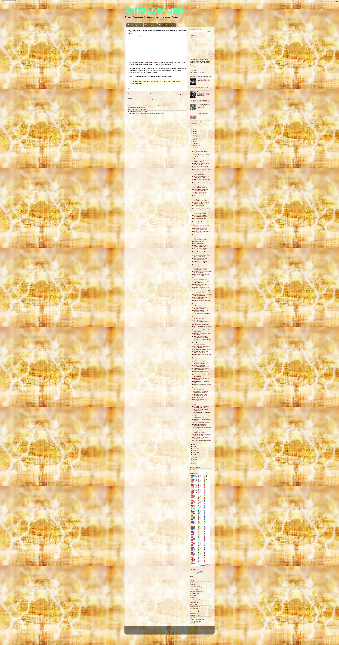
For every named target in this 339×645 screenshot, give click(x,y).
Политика (134, 88)
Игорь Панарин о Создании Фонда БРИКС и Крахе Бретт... (201, 256)
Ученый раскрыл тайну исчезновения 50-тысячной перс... (201, 160)
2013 (192, 457)
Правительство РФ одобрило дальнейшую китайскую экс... (200, 400)
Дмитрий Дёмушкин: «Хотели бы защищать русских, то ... (200, 407)
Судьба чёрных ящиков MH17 (199, 241)
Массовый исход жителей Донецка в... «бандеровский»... (201, 327)
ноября (195, 141)
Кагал (191, 597)
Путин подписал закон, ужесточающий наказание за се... (201, 206)
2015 (192, 135)
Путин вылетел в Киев (197, 243)
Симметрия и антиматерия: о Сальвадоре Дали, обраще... (200, 199)
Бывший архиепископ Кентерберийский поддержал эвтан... (200, 321)
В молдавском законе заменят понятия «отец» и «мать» (200, 229)
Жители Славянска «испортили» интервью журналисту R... (200, 212)
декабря (195, 139)
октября (195, 143)
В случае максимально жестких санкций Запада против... (200, 190)
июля (194, 149)
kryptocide (192, 469)
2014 (192, 138)
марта (194, 450)
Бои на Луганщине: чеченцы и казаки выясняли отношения (201, 343)
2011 (192, 461)
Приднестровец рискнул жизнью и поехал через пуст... (200, 164)
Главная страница (135, 25)
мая (194, 446)
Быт (191, 580)
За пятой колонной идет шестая (200, 422)
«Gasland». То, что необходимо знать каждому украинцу (201, 155)
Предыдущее (181, 94)
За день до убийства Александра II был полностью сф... (201, 314)
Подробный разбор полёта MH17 (200, 158)
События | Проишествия (196, 619)
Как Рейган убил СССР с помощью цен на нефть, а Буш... (201, 362)
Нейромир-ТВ (193, 608)
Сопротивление (194, 621)
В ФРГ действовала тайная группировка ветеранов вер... (200, 308)
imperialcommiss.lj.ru (195, 467)
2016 (192, 133)
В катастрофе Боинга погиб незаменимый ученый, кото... (200, 216)
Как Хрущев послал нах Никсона (200, 324)
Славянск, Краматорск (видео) (200, 359)
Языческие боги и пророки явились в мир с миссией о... (201, 209)
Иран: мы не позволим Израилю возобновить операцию (200, 177)
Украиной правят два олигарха (200, 357)
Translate (201, 72)
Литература (193, 602)
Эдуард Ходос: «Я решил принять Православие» (200, 410)
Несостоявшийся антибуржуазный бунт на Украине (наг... (201, 347)
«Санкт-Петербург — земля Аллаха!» (201, 349)
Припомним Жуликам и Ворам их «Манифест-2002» (204, 79)
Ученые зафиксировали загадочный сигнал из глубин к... (201, 435)
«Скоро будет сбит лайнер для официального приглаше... (200, 268)
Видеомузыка (150, 25)
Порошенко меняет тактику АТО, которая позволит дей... (200, 259)
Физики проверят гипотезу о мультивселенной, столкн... (199, 238)
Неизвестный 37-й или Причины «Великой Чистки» (200, 203)
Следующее (132, 94)
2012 (192, 459)
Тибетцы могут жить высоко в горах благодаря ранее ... (201, 413)
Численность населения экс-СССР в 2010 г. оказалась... (201, 170)
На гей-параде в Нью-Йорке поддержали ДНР (199, 304)
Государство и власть (195, 587)
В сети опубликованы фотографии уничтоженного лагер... (201, 301)
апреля (195, 448)
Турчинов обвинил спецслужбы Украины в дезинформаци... (200, 392)
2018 (192, 129)
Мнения (192, 604)
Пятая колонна (193, 615)
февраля (195, 452)
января (195, 454)
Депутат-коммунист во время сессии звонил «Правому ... (201, 428)
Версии (192, 582)
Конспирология (193, 599)
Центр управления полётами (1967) (137, 109)
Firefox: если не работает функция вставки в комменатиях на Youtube (145, 105)
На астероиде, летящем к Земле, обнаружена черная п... (200, 288)
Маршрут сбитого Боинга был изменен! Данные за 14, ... (199, 262)
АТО (191, 578)
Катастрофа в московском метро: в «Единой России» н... (201, 281)
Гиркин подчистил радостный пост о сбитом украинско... (201, 272)
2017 (192, 131)
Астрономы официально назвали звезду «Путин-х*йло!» (200, 369)
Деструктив (192, 589)
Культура (192, 600)
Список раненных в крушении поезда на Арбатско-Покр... (201, 298)
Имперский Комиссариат (196, 591)
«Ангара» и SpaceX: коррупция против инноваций (200, 438)
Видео (191, 584)
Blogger (180, 632)
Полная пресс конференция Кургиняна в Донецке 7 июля (200, 337)
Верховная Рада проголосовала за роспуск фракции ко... (201, 232)
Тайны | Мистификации (195, 622)
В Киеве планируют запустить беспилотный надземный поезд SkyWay (145, 113)
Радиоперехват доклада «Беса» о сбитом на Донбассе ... (200, 265)
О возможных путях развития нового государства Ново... (201, 441)
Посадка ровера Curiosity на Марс (136, 107)
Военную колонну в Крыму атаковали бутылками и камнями (201, 295)
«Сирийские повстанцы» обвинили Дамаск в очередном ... (201, 180)
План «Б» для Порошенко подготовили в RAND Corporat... (200, 366)
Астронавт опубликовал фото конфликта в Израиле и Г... (199, 193)
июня (194, 444)
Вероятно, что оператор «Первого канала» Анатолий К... (201, 431)
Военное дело (193, 586)
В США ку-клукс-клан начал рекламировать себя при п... (200, 219)
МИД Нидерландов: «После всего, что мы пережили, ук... (201, 196)
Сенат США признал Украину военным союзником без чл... (200, 249)
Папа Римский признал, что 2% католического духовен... (200, 311)
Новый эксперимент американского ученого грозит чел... (201, 416)
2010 (192, 463)
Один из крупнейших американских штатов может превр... (201, 173)
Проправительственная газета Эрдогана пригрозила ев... (200, 246)
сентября (195, 145)
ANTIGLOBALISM (153, 10)
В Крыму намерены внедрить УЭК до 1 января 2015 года (201, 285)
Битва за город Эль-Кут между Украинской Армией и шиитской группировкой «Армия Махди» (204, 93)
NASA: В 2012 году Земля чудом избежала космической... (200, 167)
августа (195, 147)
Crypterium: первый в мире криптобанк (137, 111)
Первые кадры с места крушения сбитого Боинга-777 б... (200, 275)
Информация (193, 593)
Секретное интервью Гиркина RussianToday (199, 152)
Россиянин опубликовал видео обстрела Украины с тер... (200, 278)
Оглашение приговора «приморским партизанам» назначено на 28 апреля (200, 101)
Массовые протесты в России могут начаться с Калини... (201, 388)
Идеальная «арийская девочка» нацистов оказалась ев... (200, 372)
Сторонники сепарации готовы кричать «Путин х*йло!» (200, 352)
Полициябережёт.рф (202, 113)
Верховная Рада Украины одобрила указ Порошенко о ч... (201, 222)
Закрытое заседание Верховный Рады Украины (200, 330)
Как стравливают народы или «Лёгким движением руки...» (200, 425)
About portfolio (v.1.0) (166, 25)
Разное (192, 617)
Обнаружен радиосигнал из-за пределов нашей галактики (200, 186)
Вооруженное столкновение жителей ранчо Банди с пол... (201, 317)
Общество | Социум (195, 610)
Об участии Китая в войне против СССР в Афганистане (203, 106)
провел (156, 62)
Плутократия (193, 611)
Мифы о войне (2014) (197, 397)
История (192, 595)
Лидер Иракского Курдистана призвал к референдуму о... (199, 395)
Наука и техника (194, 606)
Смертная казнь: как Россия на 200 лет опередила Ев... (201, 291)
